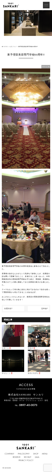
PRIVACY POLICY (26, 460)
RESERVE (17, 457)
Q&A (37, 457)
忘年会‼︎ (44, 308)
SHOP (35, 453)
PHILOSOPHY (24, 453)
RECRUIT (27, 457)
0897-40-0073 (28, 405)
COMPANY (9, 453)
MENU (44, 453)
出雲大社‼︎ (8, 308)
